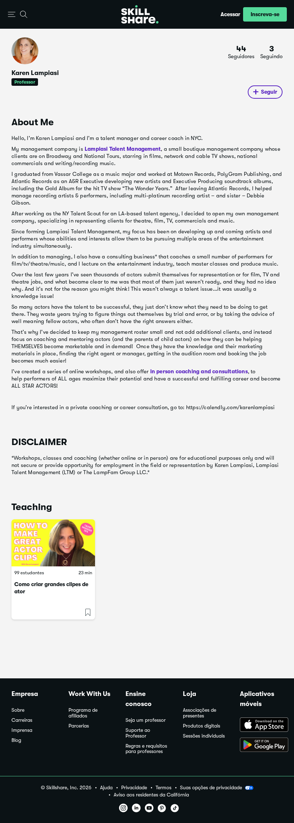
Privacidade (134, 787)
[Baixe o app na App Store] (261, 725)
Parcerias (78, 726)
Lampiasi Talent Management (123, 149)
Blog (16, 740)
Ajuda (106, 787)
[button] (11, 14)
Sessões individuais (204, 736)
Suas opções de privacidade (211, 787)
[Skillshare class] (53, 542)
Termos (163, 787)
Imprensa (21, 730)
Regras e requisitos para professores (146, 748)
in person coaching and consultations (197, 371)
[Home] (139, 14)
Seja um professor (145, 720)
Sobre (17, 710)
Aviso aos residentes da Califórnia (151, 795)
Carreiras (21, 720)
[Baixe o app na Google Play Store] (261, 745)
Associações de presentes (199, 713)
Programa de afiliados (83, 713)
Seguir (269, 92)
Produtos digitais (201, 726)
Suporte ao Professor (137, 733)
